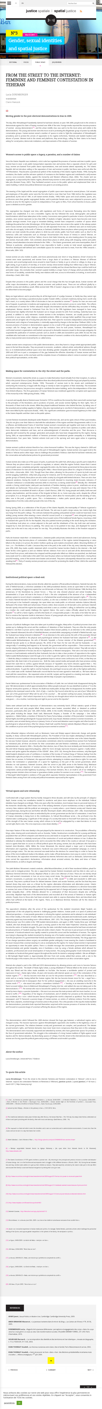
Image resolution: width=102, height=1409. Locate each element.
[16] (75, 975)
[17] (19, 983)
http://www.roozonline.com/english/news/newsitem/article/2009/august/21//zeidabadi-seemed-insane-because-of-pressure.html (47, 1185)
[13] (60, 823)
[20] (20, 993)
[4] (73, 515)
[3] (76, 482)
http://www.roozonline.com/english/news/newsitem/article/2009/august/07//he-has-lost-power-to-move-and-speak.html (45, 1176)
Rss (80, 11)
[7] (13, 612)
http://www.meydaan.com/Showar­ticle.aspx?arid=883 (25, 1202)
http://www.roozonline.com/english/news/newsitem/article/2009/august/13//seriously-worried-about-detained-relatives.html (47, 1194)
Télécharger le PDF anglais (7, 110)
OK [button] (19, 1403)
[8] (41, 634)
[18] (61, 983)
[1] (34, 127)
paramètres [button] (9, 1403)
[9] (89, 637)
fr (16, 3)
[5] (16, 560)
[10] (94, 640)
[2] (71, 301)
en (23, 3)
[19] (20, 988)
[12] (82, 772)
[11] (66, 726)
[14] (65, 878)
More (51, 1360)
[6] (87, 596)
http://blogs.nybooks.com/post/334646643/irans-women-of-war (55, 1139)
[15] (20, 975)
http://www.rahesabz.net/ (14, 1151)
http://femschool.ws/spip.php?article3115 (33, 1211)
